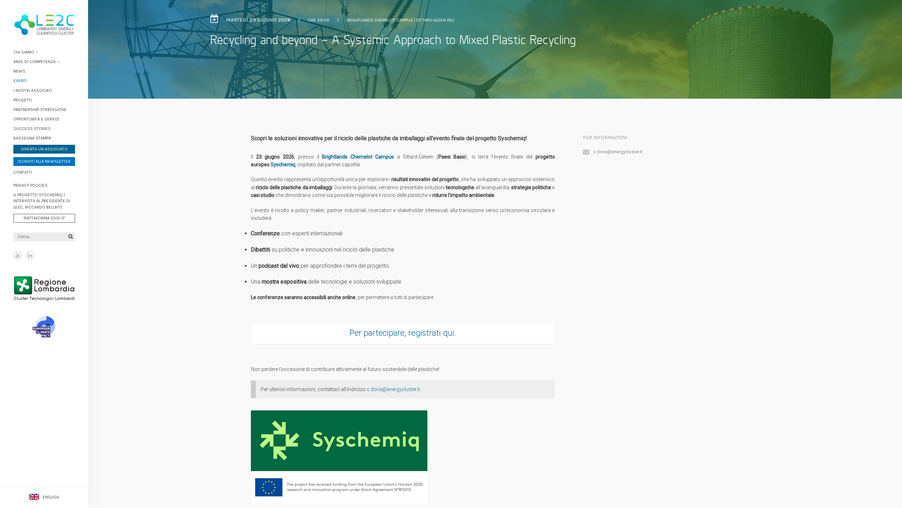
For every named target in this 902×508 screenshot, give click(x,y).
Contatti (22, 172)
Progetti (22, 100)
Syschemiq (283, 164)
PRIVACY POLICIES (30, 185)
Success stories (32, 128)
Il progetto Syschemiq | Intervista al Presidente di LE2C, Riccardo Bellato (41, 200)
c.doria (374, 389)
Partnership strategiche (40, 109)
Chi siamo (23, 52)
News (19, 71)
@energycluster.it (401, 389)
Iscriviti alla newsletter (44, 161)
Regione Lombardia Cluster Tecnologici (44, 288)
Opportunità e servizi (36, 119)
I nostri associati (32, 90)
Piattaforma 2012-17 (44, 218)
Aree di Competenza (34, 61)
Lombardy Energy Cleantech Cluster (44, 24)
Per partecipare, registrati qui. (403, 333)
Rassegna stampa (32, 138)
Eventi (20, 80)
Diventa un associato (44, 149)
